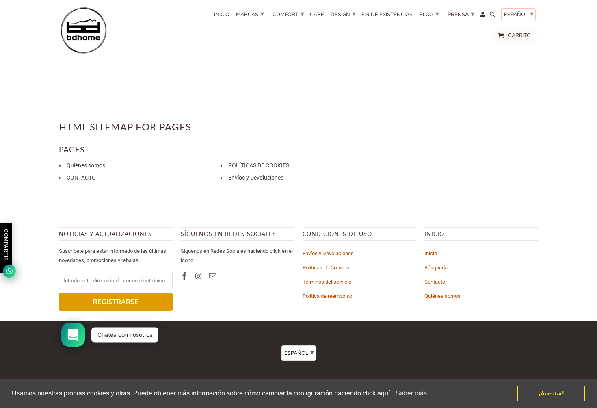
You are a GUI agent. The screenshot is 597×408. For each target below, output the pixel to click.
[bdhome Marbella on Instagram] (199, 276)
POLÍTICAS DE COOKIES (258, 165)
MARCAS (250, 14)
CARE (317, 15)
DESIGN (343, 14)
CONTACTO (81, 177)
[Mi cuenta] (483, 16)
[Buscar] (493, 16)
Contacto (434, 282)
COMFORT (288, 14)
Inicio (430, 253)
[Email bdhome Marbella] (213, 276)
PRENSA (461, 14)
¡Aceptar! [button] (551, 393)
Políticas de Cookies (326, 268)
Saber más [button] (411, 393)
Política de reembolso (327, 296)
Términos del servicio (327, 282)
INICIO (221, 15)
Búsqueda (436, 268)
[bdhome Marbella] (83, 31)
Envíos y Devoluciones (255, 177)
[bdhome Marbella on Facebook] (185, 276)
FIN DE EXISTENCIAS (387, 15)
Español (519, 14)
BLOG (429, 14)
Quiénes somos (86, 165)
